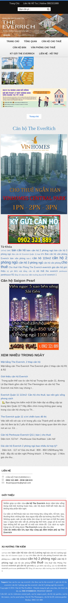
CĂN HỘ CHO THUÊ (52, 41)
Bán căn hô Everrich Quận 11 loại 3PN (28, 254)
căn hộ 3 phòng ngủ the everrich (51, 585)
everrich (47, 267)
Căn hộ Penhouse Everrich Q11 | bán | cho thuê (26, 434)
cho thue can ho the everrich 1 (43, 582)
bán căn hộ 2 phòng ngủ (40, 250)
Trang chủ (14, 3)
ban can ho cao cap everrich (19, 582)
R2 (12, 275)
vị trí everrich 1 (49, 275)
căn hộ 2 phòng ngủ (42, 558)
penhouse (63, 271)
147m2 (3, 251)
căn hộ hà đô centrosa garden (55, 597)
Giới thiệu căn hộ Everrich (14, 376)
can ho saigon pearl (38, 594)
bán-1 (29, 258)
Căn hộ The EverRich (34, 128)
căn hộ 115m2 (41, 258)
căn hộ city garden (54, 594)
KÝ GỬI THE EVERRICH (22, 53)
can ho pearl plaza (17, 597)
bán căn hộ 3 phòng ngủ (56, 553)
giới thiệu (30, 566)
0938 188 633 (26, 480)
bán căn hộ (19, 250)
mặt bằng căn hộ (27, 271)
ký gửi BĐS (12, 271)
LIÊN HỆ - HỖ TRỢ (48, 53)
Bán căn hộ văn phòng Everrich (46, 555)
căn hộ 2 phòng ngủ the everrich (24, 585)
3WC (9, 251)
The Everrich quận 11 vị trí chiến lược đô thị (23, 416)
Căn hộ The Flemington (34, 597)
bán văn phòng (17, 258)
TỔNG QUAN (30, 41)
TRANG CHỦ (13, 41)
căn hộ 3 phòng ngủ (31, 262)
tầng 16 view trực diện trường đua (28, 275)
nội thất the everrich (47, 271)
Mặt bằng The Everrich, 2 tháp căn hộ (20, 362)
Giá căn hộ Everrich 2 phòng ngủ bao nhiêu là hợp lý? (29, 446)
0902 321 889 (12, 480)
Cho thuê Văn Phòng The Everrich (25, 267)
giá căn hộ (57, 267)
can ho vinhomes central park (19, 594)
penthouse (6, 275)
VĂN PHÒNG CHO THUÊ (43, 47)
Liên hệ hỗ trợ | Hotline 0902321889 (41, 3)
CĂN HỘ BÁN (19, 47)
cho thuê (37, 562)
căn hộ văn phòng (52, 263)
